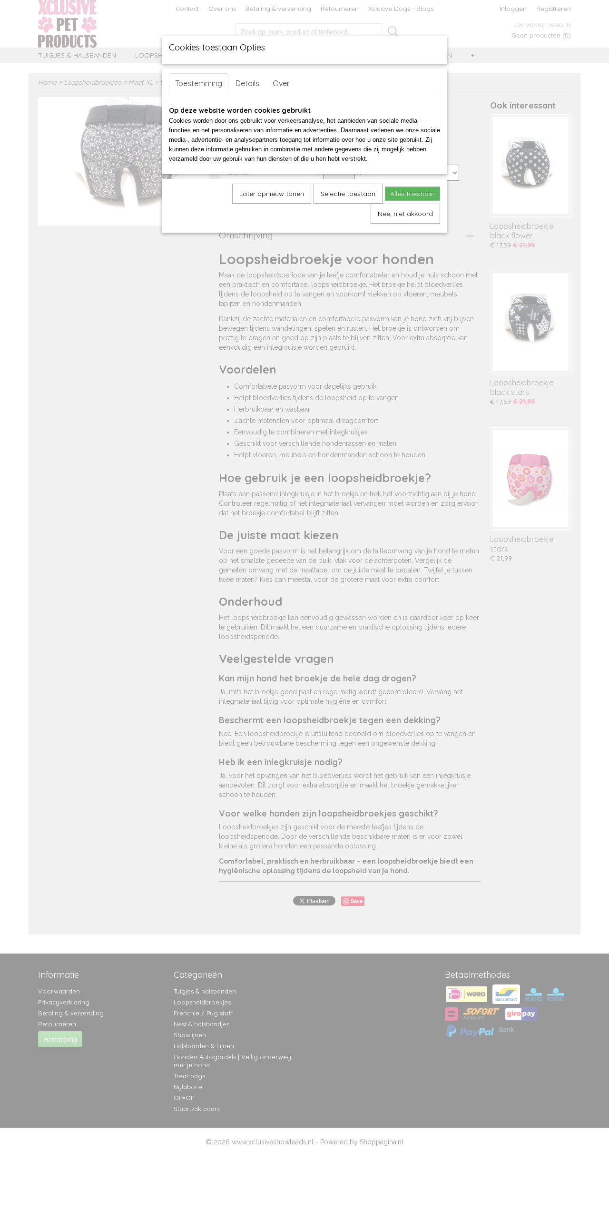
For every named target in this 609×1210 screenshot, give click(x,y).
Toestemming (198, 83)
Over (281, 83)
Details (247, 83)
